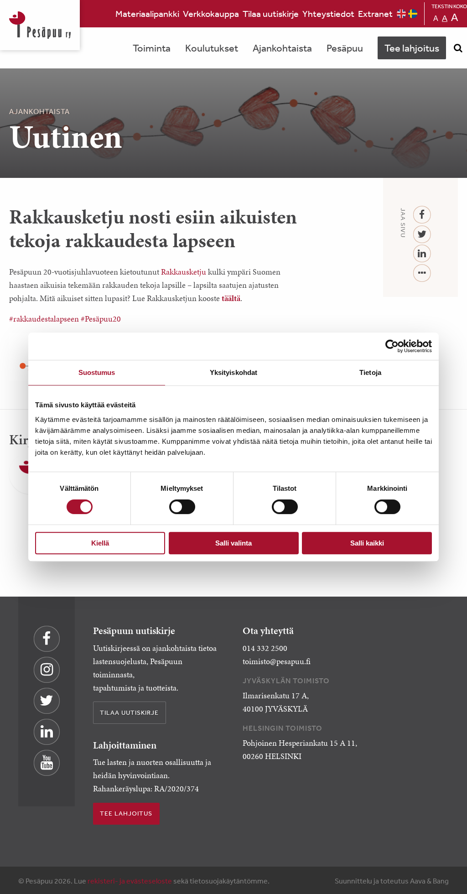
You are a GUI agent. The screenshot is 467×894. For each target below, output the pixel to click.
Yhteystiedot (328, 13)
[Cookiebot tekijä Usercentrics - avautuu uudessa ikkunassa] (392, 346)
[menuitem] (147, 13)
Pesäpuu (40, 25)
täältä (231, 298)
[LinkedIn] (422, 254)
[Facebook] (422, 215)
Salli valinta (233, 543)
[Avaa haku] (457, 47)
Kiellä (100, 543)
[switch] (182, 506)
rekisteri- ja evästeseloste (130, 880)
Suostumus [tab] (96, 372)
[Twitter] (422, 234)
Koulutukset (211, 48)
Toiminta (152, 48)
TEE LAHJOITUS (126, 813)
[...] (422, 273)
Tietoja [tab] (370, 372)
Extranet (375, 13)
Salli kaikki (367, 543)
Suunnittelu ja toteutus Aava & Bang (392, 880)
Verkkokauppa (211, 13)
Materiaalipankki (147, 13)
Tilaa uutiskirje (271, 13)
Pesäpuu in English (401, 13)
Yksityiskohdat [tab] (233, 372)
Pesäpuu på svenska (412, 13)
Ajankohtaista (282, 48)
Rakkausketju (183, 272)
